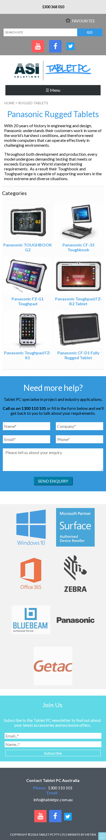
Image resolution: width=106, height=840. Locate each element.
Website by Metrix (81, 834)
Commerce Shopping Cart (102, 836)
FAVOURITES (83, 21)
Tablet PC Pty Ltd (52, 834)
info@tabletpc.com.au (53, 799)
